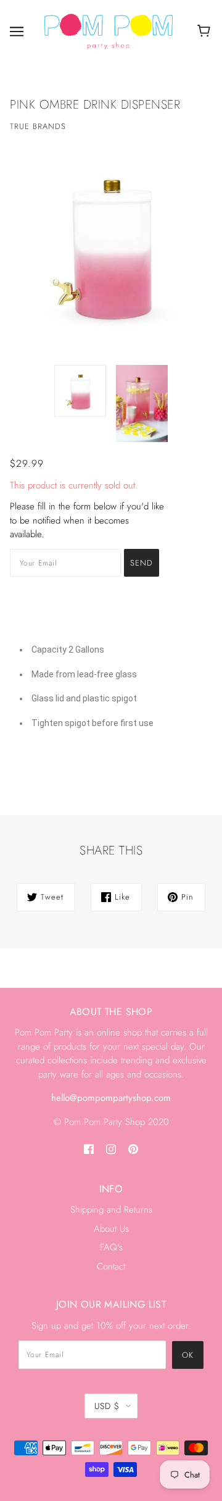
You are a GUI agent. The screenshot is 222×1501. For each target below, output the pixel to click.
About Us (111, 1229)
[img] (89, 1148)
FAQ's (111, 1247)
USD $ (107, 1406)
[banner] (108, 30)
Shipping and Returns (111, 1209)
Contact (111, 1266)
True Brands (38, 126)
